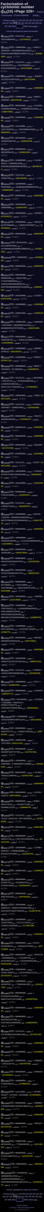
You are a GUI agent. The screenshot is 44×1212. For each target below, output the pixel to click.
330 (19, 23)
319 (20, 20)
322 (30, 20)
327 (7, 23)
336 (40, 23)
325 (41, 20)
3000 (26, 26)
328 (10, 23)
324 (37, 20)
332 (26, 23)
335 (36, 23)
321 (27, 20)
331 (22, 23)
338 (9, 26)
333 (29, 23)
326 (3, 23)
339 (13, 26)
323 (34, 20)
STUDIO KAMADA (21, 15)
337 (6, 26)
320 (23, 20)
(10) (7, 36)
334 (33, 23)
